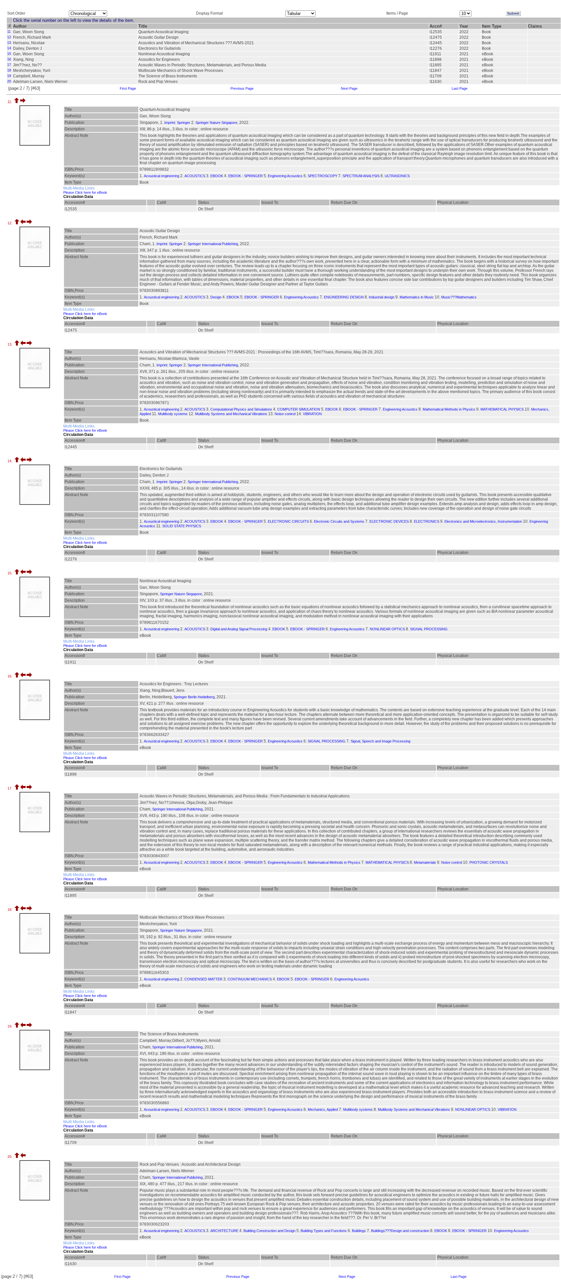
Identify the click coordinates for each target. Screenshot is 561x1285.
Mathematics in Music (417, 297)
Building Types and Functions (324, 1231)
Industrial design (381, 297)
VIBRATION (312, 414)
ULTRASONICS (397, 176)
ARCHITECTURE (224, 1231)
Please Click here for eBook (85, 192)
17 (9, 65)
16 (9, 59)
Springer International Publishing (213, 244)
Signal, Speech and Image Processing (380, 741)
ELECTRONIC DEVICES (389, 521)
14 (9, 48)
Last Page (460, 88)
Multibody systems (173, 414)
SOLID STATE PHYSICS (181, 526)
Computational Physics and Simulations (241, 409)
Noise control (285, 414)
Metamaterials (425, 862)
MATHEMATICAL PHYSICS (502, 409)
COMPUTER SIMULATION (298, 409)
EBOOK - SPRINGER (245, 176)
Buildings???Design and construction (400, 1231)
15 (9, 54)
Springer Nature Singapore (216, 123)
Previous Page (242, 88)
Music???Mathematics (459, 297)
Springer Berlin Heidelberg (194, 697)
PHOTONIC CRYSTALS (488, 862)
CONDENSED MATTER (203, 979)
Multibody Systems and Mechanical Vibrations (231, 414)
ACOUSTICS (194, 176)
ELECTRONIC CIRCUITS (288, 521)
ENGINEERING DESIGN (344, 297)
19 (9, 76)
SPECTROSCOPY (322, 176)
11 (9, 31)
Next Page (349, 88)
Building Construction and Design (269, 1231)
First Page (128, 88)
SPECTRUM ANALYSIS (361, 176)
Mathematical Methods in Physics (449, 409)
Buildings (359, 1231)
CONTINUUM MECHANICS (250, 979)
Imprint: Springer (177, 123)
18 (9, 70)
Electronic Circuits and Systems (339, 521)
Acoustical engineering (161, 176)
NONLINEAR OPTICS (387, 629)
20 (9, 81)
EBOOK (216, 176)
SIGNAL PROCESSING (429, 629)
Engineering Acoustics (285, 176)
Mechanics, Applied (323, 1109)
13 (9, 43)
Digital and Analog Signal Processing (238, 629)
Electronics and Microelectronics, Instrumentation (483, 521)
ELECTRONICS (426, 521)
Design (215, 297)
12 (9, 37)
